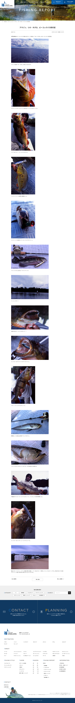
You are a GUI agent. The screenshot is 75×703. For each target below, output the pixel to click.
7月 (37, 663)
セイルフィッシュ (65, 651)
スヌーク (24, 653)
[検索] (69, 592)
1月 (33, 663)
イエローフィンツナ (55, 651)
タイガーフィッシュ (17, 655)
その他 (63, 655)
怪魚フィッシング (61, 32)
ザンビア (5, 643)
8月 (37, 665)
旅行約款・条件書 (62, 669)
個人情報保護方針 (62, 671)
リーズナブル (21, 671)
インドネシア (25, 641)
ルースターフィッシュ (66, 653)
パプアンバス (45, 653)
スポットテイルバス (55, 653)
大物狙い (20, 667)
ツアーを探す (31, 2)
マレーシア (16, 643)
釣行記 (37, 2)
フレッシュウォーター (8, 665)
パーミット (16, 653)
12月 (37, 673)
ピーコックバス (35, 655)
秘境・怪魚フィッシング (23, 673)
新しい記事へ (60, 579)
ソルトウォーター (7, 663)
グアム (53, 641)
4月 (33, 669)
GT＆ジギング (30, 592)
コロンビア (64, 641)
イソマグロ (45, 651)
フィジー (15, 641)
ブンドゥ (24, 651)
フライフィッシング (39, 592)
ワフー (5, 655)
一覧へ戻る (37, 579)
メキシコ (44, 641)
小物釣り (53, 655)
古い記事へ (14, 579)
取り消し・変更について (63, 665)
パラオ (5, 641)
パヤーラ (44, 655)
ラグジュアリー (22, 669)
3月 (33, 667)
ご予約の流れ (41, 2)
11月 (37, 671)
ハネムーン (35, 595)
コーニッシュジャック (17, 651)
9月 (37, 667)
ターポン (5, 653)
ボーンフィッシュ (36, 653)
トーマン (5, 651)
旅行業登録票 (61, 667)
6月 (33, 673)
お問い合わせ (6, 684)
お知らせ (47, 2)
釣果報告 (22, 592)
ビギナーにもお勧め (22, 663)
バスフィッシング (54, 32)
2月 (33, 665)
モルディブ (35, 641)
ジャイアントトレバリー (37, 651)
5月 (33, 671)
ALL (16, 592)
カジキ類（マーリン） (27, 655)
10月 (37, 669)
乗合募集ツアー (42, 595)
